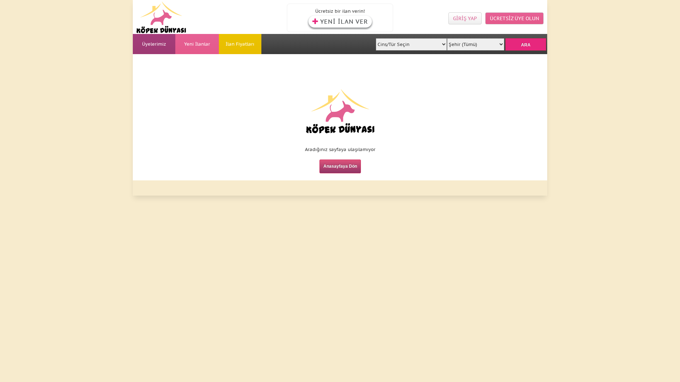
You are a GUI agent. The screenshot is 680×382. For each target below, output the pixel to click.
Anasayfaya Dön (340, 166)
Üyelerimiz (154, 44)
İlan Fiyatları (240, 44)
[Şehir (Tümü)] (475, 42)
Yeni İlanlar (197, 44)
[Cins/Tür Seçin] (411, 42)
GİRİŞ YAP (465, 18)
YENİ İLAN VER (344, 21)
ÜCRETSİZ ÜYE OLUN (514, 18)
